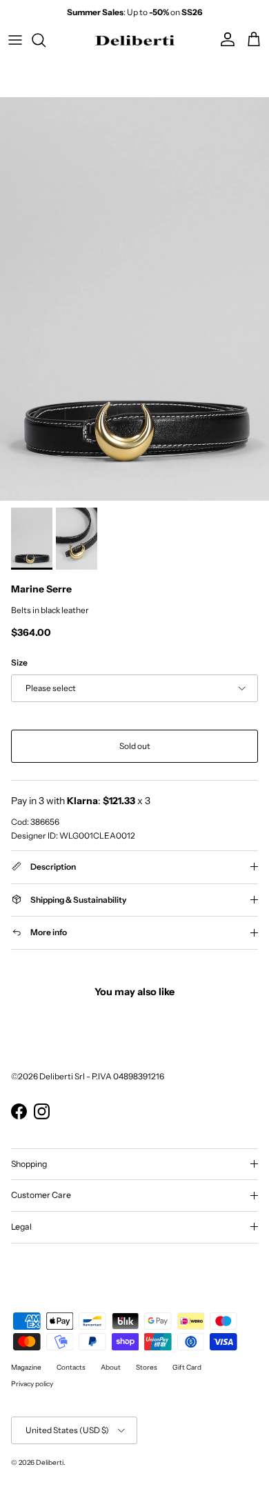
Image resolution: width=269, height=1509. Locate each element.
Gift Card (186, 1367)
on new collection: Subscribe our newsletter (135, 17)
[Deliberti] (135, 40)
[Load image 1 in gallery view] (134, 299)
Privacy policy (32, 1383)
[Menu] (15, 40)
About (111, 1367)
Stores (146, 1367)
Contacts (71, 1367)
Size (19, 662)
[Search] (45, 40)
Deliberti (49, 1462)
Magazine (26, 1367)
